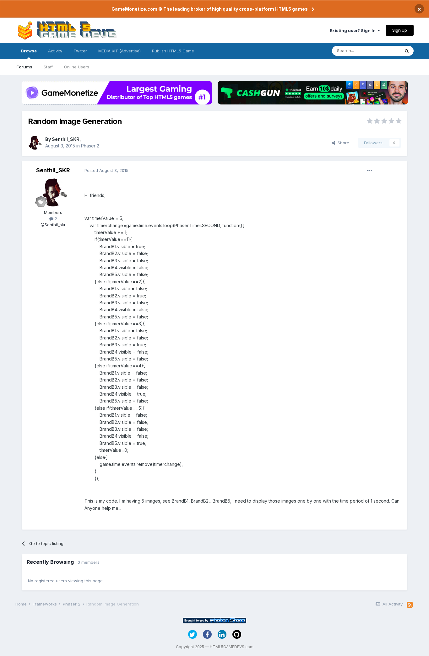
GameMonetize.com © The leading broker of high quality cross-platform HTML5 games (209, 9)
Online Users (76, 66)
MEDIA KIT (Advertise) (119, 50)
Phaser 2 (90, 145)
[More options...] (369, 170)
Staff (48, 66)
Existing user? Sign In (353, 30)
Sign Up (399, 30)
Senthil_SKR (65, 139)
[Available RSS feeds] (410, 604)
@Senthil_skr (53, 224)
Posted (106, 170)
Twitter (80, 50)
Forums (24, 66)
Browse (29, 50)
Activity (55, 50)
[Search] (407, 51)
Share (342, 142)
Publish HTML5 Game (173, 50)
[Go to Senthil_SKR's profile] (35, 143)
